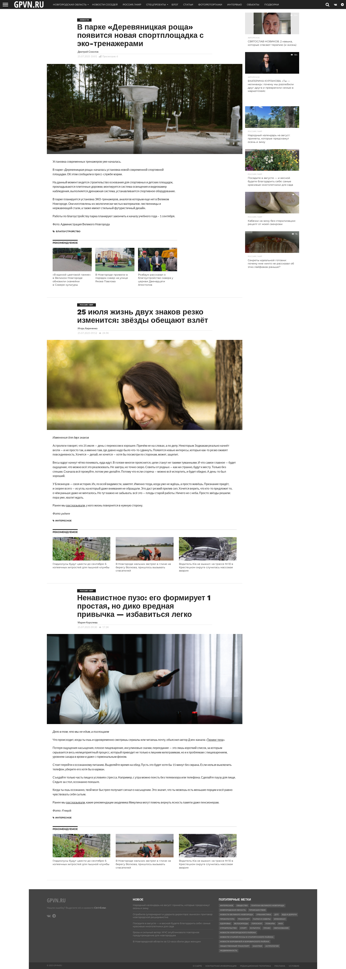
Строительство (228, 928)
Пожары (270, 923)
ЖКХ (280, 923)
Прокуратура (227, 919)
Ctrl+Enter (100, 907)
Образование (281, 928)
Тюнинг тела (215, 739)
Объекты (253, 4)
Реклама (279, 966)
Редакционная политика (255, 966)
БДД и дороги (289, 914)
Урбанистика (263, 914)
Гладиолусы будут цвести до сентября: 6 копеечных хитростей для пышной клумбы (81, 565)
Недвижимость (228, 950)
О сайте (197, 966)
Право (266, 928)
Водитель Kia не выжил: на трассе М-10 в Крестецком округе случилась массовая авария (206, 567)
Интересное (63, 520)
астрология (272, 946)
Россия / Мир (132, 4)
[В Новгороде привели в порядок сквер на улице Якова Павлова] (114, 270)
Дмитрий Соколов (88, 51)
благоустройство (68, 231)
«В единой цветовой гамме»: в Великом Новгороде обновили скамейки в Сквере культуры (72, 279)
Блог (175, 4)
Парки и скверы (261, 919)
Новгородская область (69, 4)
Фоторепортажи (210, 4)
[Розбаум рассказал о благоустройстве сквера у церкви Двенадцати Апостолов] (157, 270)
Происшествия (257, 910)
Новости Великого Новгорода (236, 914)
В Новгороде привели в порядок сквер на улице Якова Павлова (111, 278)
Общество (242, 905)
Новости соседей (105, 4)
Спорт (243, 928)
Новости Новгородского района (238, 932)
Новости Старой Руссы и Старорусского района (246, 937)
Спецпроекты (156, 4)
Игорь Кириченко (87, 328)
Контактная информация (220, 966)
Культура (255, 928)
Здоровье (225, 923)
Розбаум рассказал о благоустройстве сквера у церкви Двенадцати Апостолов (155, 279)
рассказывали (75, 505)
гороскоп (257, 923)
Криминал (279, 919)
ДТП (276, 914)
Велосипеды (241, 923)
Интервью (234, 4)
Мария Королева (87, 622)
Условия (294, 966)
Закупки (257, 946)
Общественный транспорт (234, 946)
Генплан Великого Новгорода (267, 905)
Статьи (188, 4)
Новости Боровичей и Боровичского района (244, 941)
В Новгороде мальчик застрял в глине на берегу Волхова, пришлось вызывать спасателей (143, 567)
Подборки (271, 4)
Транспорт (244, 919)
